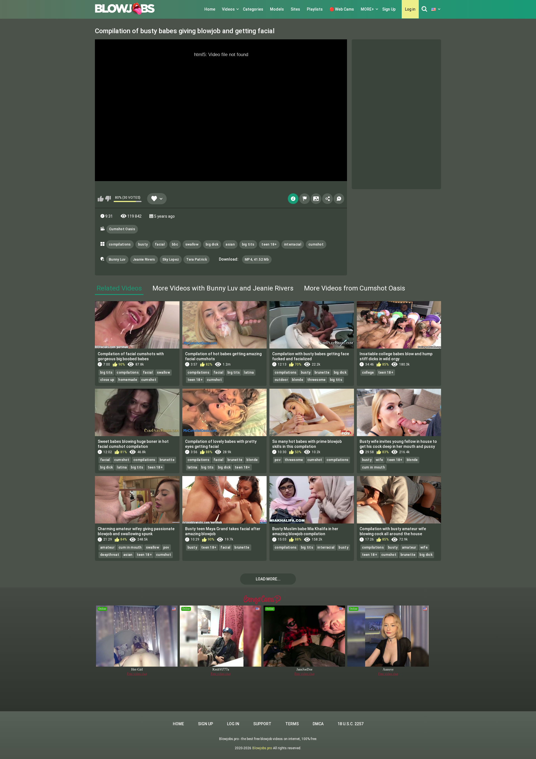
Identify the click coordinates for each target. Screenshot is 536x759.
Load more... (268, 579)
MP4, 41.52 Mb (257, 259)
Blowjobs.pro (262, 748)
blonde (297, 380)
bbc (175, 244)
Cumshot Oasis (122, 229)
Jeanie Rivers (144, 259)
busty (143, 244)
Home (209, 9)
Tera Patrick (196, 259)
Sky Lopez (170, 259)
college (368, 372)
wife (379, 460)
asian (230, 244)
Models (277, 9)
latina (249, 372)
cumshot (316, 244)
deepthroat (109, 555)
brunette (322, 372)
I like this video (101, 198)
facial (160, 244)
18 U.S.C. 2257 (350, 724)
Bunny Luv (117, 259)
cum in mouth (373, 467)
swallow (191, 244)
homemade (127, 380)
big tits (248, 244)
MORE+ (367, 9)
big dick (212, 244)
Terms (292, 724)
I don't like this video (108, 198)
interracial (292, 244)
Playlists (315, 9)
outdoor (281, 380)
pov (278, 460)
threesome (316, 380)
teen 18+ (269, 244)
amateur (107, 547)
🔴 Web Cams (341, 9)
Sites (295, 9)
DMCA (318, 724)
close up (107, 380)
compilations (120, 244)
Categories (253, 9)
